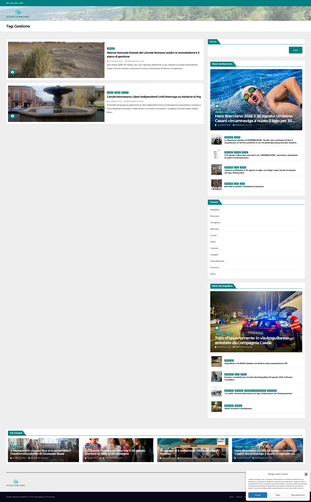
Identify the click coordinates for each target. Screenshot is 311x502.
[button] (306, 474)
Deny (278, 495)
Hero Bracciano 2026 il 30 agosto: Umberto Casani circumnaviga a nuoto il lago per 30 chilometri (254, 121)
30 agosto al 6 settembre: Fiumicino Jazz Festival (188, 452)
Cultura (237, 152)
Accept (258, 495)
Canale (110, 92)
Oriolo (213, 242)
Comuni (117, 92)
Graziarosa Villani (135, 61)
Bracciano (219, 112)
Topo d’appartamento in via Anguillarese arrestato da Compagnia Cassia (252, 340)
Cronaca (229, 334)
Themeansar (50, 497)
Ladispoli (214, 255)
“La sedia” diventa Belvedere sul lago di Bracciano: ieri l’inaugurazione (258, 393)
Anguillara (214, 210)
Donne (95, 446)
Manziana (214, 229)
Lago (227, 112)
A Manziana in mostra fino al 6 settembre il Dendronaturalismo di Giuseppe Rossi (40, 452)
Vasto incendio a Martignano (238, 408)
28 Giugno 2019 (116, 61)
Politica (125, 92)
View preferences (298, 495)
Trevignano (215, 223)
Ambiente (111, 48)
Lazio (242, 183)
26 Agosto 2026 (20, 458)
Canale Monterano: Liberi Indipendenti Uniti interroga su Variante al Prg (154, 96)
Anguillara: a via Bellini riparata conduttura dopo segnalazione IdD (255, 363)
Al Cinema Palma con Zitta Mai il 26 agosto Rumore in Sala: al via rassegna (115, 452)
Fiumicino (214, 268)
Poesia (243, 374)
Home (232, 497)
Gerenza (239, 497)
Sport (233, 112)
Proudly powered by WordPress (17, 497)
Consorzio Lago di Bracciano (255, 390)
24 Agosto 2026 (224, 125)
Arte (12, 446)
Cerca (213, 41)
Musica (171, 446)
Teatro (237, 137)
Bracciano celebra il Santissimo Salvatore (244, 186)
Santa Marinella (217, 261)
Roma (213, 274)
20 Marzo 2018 (115, 101)
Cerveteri (214, 248)
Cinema (88, 446)
